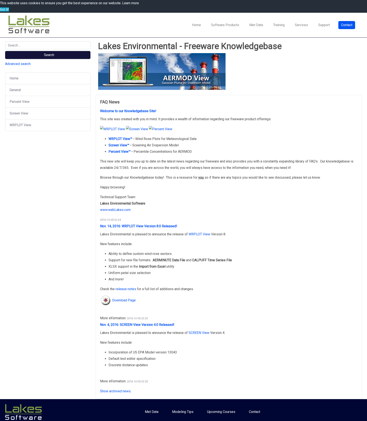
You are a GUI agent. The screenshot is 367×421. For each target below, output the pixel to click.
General (15, 90)
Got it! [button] (4, 9)
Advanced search (18, 64)
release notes (126, 289)
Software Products (225, 25)
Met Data (256, 25)
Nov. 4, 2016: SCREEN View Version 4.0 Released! (137, 325)
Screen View (19, 113)
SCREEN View (199, 333)
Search (49, 55)
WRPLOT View (20, 125)
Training (279, 25)
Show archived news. (115, 391)
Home (196, 25)
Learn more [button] (130, 3)
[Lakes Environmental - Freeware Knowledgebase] (29, 25)
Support (324, 25)
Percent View (20, 102)
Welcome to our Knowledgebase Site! (128, 111)
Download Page (124, 300)
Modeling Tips (182, 412)
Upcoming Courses (221, 412)
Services (301, 25)
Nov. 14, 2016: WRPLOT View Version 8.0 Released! (139, 226)
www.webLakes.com (115, 210)
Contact (346, 25)
